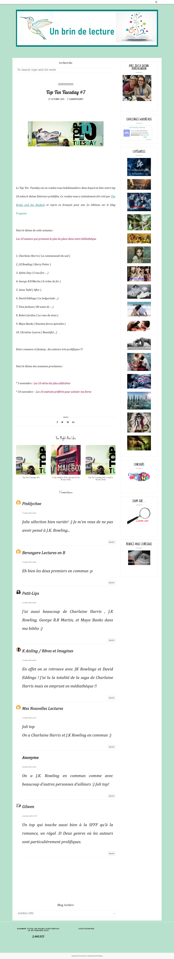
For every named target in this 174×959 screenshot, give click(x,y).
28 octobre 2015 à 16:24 (29, 767)
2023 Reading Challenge (137, 127)
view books (148, 139)
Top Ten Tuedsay (66, 84)
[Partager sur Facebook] (59, 422)
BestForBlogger (98, 956)
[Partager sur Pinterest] (69, 422)
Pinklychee (31, 504)
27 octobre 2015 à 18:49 (29, 562)
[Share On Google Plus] (73, 422)
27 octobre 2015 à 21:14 (29, 718)
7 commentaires (75, 99)
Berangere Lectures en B (43, 553)
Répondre (111, 542)
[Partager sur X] (63, 422)
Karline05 (133, 131)
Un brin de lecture (82, 956)
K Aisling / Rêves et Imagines (47, 651)
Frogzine (21, 213)
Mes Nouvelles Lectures (42, 709)
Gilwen (28, 807)
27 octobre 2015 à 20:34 (29, 660)
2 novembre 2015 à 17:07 (29, 816)
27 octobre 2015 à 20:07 (29, 603)
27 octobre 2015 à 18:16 (29, 513)
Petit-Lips (30, 593)
